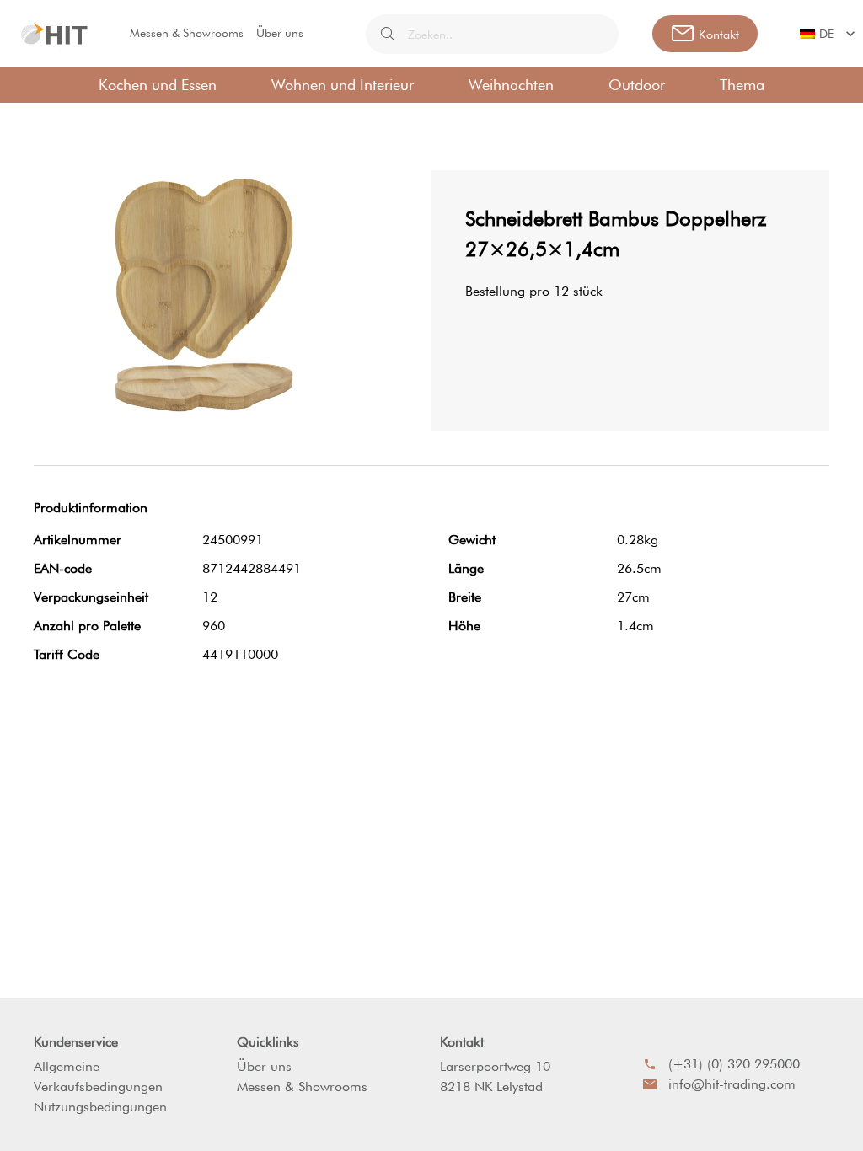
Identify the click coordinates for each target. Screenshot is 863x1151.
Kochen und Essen (158, 85)
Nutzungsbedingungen (100, 1107)
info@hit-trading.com (732, 1084)
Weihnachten (511, 85)
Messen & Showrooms (187, 33)
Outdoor (636, 85)
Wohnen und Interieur (342, 85)
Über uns (279, 33)
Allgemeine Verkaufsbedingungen (98, 1076)
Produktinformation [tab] (90, 508)
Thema (742, 85)
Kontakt (462, 1042)
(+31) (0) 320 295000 (734, 1064)
